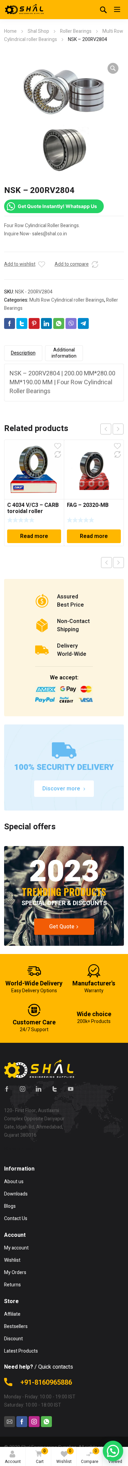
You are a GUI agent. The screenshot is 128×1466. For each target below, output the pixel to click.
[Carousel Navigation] (112, 429)
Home (10, 31)
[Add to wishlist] (41, 264)
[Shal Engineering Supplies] (24, 9)
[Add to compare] (94, 264)
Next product (118, 562)
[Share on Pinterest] (34, 323)
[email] (9, 1421)
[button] (113, 68)
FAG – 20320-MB (88, 505)
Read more (34, 536)
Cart (41, 1456)
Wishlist (64, 1456)
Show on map (18, 1148)
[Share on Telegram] (83, 323)
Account (13, 1461)
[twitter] (54, 1088)
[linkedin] (38, 1088)
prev (105, 429)
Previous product (106, 562)
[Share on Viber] (71, 323)
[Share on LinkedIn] (46, 323)
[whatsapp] (46, 1421)
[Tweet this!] (21, 323)
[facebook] (6, 1088)
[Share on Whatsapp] (58, 323)
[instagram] (22, 1088)
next (118, 429)
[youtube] (70, 1088)
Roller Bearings (75, 31)
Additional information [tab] (64, 353)
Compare (89, 1456)
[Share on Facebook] (9, 323)
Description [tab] (23, 353)
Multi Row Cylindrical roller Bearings (66, 300)
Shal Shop (38, 31)
